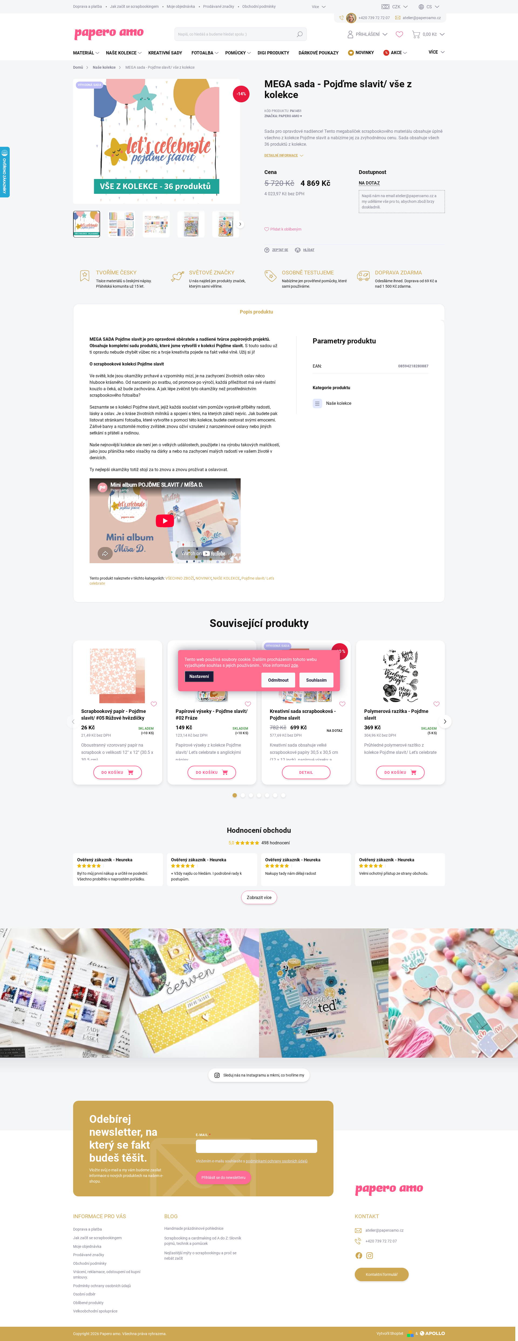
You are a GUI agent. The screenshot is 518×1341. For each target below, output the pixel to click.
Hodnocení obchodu (259, 830)
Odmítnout (278, 679)
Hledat (299, 34)
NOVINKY (204, 578)
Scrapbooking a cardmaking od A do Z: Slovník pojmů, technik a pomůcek (202, 1241)
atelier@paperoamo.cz (385, 1230)
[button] (235, 795)
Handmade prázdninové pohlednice (193, 1228)
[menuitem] (87, 53)
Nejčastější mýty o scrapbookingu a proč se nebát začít (200, 1255)
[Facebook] (359, 1255)
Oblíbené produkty (88, 1303)
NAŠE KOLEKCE (226, 578)
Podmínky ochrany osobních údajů (102, 1286)
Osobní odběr (84, 1294)
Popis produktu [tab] (256, 312)
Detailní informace (281, 155)
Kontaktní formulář (382, 1274)
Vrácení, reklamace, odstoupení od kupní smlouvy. (106, 1274)
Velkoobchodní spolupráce (95, 1311)
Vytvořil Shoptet (390, 1333)
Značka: (283, 116)
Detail (306, 772)
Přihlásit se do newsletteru (224, 1177)
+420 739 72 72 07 (381, 1241)
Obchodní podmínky (259, 6)
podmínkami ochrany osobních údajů (277, 1161)
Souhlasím (316, 679)
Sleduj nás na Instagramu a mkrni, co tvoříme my (263, 1075)
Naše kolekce (338, 403)
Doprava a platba (87, 6)
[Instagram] (370, 1255)
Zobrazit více (259, 897)
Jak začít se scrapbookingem (134, 6)
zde (294, 665)
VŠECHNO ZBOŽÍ (179, 578)
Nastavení (199, 676)
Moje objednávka (181, 6)
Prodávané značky (218, 6)
